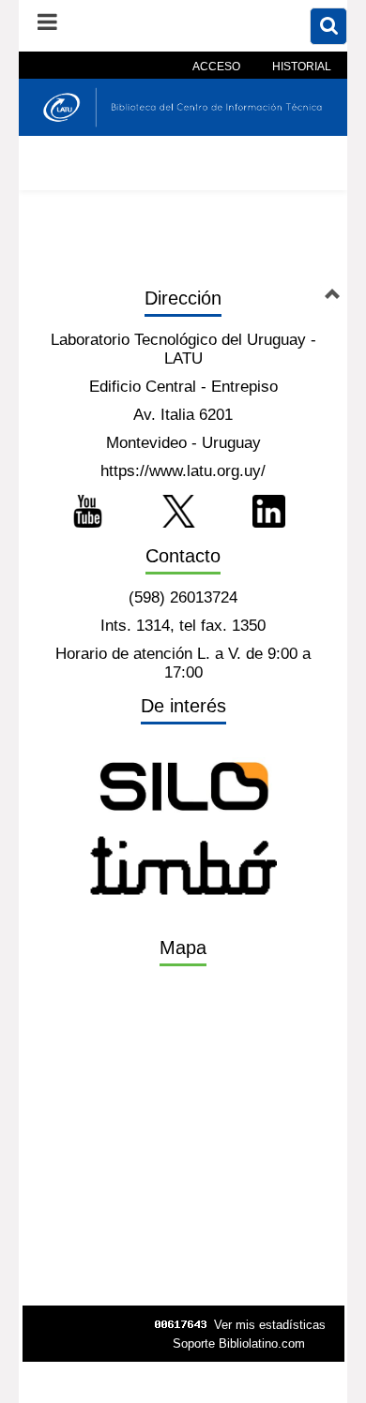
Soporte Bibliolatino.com (239, 1343)
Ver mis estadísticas (270, 1325)
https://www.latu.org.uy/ (183, 471)
